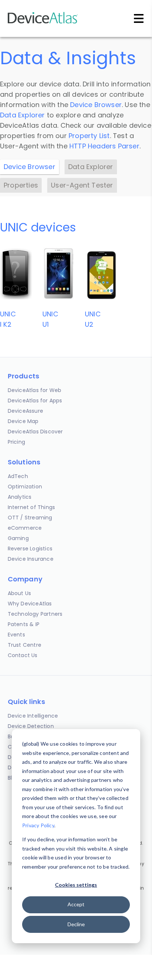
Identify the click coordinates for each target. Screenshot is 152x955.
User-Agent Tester (82, 185)
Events (16, 634)
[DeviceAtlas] (43, 22)
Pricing (16, 442)
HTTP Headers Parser (104, 146)
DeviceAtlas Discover (35, 431)
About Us (19, 593)
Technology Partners (35, 614)
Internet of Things (31, 507)
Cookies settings (76, 885)
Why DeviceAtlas (30, 603)
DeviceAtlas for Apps (35, 400)
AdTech (18, 476)
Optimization (25, 486)
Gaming (18, 538)
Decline (76, 924)
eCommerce (25, 528)
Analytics (20, 497)
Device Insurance (30, 559)
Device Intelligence (33, 715)
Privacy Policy (38, 825)
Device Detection (31, 726)
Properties (21, 185)
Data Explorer (22, 115)
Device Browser (96, 104)
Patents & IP (23, 624)
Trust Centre (24, 645)
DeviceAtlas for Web (35, 390)
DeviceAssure (25, 411)
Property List (89, 135)
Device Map (23, 421)
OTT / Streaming (30, 517)
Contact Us (23, 655)
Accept (76, 904)
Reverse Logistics (30, 548)
